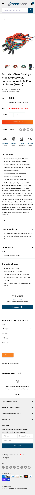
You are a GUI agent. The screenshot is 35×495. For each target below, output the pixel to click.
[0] (31, 4)
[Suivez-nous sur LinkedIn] (25, 467)
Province (5, 334)
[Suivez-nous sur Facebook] (3, 467)
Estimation (8, 355)
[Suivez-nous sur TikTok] (21, 467)
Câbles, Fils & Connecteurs (7, 19)
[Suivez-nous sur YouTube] (18, 467)
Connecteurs (19, 19)
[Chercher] (30, 10)
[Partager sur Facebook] (20, 129)
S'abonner (17, 445)
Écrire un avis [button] (17, 307)
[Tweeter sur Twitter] (28, 129)
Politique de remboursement (10, 363)
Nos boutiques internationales (10, 454)
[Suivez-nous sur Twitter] (7, 467)
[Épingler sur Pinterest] (24, 129)
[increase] (23, 115)
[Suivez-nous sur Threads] (29, 467)
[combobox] (15, 10)
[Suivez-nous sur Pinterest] (14, 467)
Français (6, 458)
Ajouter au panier (17, 122)
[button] (33, 66)
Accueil (2, 17)
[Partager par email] (31, 129)
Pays (3, 324)
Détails (5, 145)
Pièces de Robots (16, 17)
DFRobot (5, 89)
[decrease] (11, 115)
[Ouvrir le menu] (3, 4)
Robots (8, 17)
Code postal (6, 343)
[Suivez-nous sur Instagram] (10, 467)
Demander (21, 145)
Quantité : (5, 114)
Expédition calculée (15, 102)
